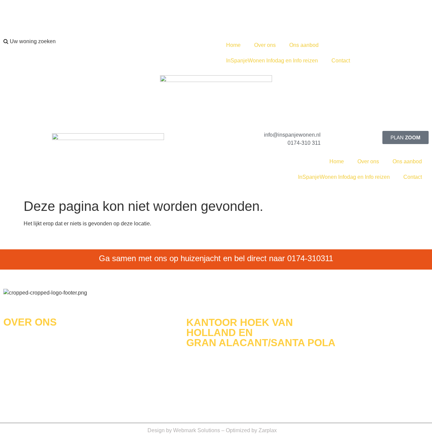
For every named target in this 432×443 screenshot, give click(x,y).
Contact (340, 60)
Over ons (265, 45)
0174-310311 (310, 258)
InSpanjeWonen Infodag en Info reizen (272, 60)
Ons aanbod (304, 45)
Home (233, 45)
